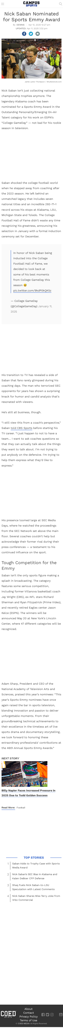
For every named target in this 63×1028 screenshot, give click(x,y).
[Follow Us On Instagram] (52, 1014)
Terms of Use (28, 1020)
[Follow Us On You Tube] (61, 1014)
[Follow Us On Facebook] (43, 1014)
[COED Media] (8, 1017)
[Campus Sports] (31, 4)
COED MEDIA (24, 1024)
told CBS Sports (21, 428)
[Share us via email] (37, 34)
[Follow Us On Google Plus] (56, 1014)
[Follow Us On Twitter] (47, 1014)
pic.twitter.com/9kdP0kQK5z (32, 290)
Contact (28, 1012)
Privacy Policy (28, 1016)
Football (21, 807)
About (28, 1008)
